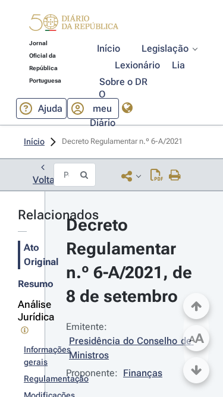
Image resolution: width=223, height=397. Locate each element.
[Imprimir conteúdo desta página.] (175, 176)
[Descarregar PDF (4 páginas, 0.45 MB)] (156, 176)
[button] (73, 24)
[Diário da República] (73, 25)
